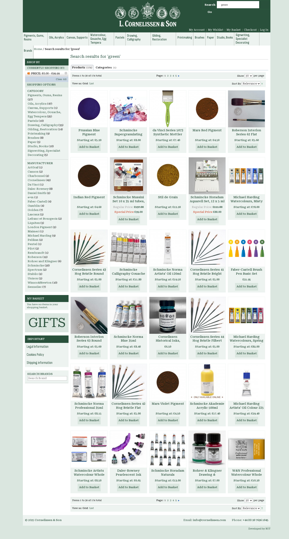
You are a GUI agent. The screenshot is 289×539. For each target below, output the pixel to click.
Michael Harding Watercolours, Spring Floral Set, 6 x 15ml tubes (246, 343)
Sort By (236, 83)
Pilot (31, 248)
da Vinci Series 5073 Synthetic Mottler (168, 132)
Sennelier (35, 286)
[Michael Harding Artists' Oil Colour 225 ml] (246, 382)
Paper (32, 142)
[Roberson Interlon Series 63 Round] (89, 315)
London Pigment (40, 227)
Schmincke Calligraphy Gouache (128, 271)
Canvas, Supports (40, 107)
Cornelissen (36, 180)
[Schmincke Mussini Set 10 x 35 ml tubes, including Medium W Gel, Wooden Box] (128, 175)
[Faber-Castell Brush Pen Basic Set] (246, 248)
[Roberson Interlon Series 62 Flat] (246, 108)
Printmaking (36, 133)
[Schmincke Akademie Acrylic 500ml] (207, 382)
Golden (33, 210)
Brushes (33, 137)
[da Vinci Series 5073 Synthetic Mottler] (167, 108)
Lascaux (33, 214)
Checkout (250, 29)
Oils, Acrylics (37, 103)
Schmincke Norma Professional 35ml (89, 405)
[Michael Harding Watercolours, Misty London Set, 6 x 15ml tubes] (246, 175)
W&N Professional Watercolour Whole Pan (246, 474)
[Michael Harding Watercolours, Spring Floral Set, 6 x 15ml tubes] (246, 315)
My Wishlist (215, 29)
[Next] (178, 75)
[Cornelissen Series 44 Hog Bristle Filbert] (207, 315)
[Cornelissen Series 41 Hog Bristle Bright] (207, 248)
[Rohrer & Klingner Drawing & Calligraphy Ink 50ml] (207, 449)
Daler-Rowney (38, 188)
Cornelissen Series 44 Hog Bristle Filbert (207, 338)
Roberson (35, 257)
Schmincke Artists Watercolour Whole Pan (89, 474)
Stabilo (33, 274)
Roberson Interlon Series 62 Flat (246, 132)
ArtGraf (33, 167)
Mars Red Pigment (207, 130)
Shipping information (39, 363)
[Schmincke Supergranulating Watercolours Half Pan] (128, 108)
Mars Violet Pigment (168, 403)
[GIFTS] (47, 315)
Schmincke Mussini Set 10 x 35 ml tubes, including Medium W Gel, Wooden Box (128, 203)
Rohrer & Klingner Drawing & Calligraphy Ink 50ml (207, 474)
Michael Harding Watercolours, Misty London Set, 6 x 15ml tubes (246, 203)
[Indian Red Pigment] (89, 175)
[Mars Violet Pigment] (167, 382)
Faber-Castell (37, 201)
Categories (106, 67)
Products (82, 67)
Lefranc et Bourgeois (43, 218)
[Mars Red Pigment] (207, 108)
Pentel (32, 244)
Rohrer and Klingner (42, 261)
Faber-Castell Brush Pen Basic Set (246, 271)
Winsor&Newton (40, 282)
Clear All (61, 79)
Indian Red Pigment (89, 197)
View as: (77, 83)
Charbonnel (36, 175)
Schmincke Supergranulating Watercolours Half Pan (128, 136)
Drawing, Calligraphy (43, 125)
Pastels (33, 120)
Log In (264, 29)
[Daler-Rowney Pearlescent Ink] (128, 449)
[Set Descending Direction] (262, 83)
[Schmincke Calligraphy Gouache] (128, 248)
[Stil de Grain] (167, 175)
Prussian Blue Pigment (89, 132)
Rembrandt (36, 252)
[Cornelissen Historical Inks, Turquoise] (167, 315)
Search (210, 4)
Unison (33, 278)
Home (38, 49)
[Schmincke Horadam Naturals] (167, 449)
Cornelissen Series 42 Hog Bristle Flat (128, 405)
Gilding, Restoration (42, 129)
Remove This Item (66, 73)
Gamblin (34, 205)
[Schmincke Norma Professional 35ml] (89, 382)
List (91, 83)
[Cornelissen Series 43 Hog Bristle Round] (89, 248)
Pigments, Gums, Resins (45, 95)
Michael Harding (39, 235)
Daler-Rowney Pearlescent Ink (128, 472)
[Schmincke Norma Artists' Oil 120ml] (167, 248)
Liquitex (34, 222)
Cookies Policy (35, 355)
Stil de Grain (168, 197)
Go (210, 12)
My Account (197, 29)
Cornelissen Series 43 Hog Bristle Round (89, 271)
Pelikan (33, 239)
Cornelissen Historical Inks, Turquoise (168, 340)
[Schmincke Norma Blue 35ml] (128, 315)
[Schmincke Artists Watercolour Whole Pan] (89, 449)
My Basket (234, 29)
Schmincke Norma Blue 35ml (128, 338)
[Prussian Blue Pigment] (89, 108)
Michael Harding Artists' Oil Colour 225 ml (247, 407)
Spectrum (35, 269)
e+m (31, 197)
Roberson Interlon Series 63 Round (89, 338)
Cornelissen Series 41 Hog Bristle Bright (207, 271)
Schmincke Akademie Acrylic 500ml (207, 405)
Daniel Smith (37, 193)
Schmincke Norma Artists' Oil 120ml (167, 271)
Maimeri (33, 231)
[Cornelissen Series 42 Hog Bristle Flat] (128, 382)
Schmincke (36, 265)
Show (240, 76)
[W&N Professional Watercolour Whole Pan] (246, 449)
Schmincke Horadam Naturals (167, 472)
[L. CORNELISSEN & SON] (102, 16)
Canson (33, 171)
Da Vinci (33, 184)
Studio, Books (38, 146)
